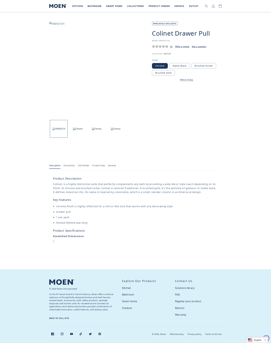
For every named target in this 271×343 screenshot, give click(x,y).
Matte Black (180, 65)
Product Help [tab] (98, 165)
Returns (179, 308)
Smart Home (129, 301)
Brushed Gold (163, 72)
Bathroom (128, 294)
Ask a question (199, 46)
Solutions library (184, 288)
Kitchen (126, 288)
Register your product (188, 301)
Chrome (160, 65)
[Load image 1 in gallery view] (58, 128)
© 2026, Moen (159, 334)
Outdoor (127, 308)
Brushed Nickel (204, 65)
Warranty (180, 314)
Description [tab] (54, 165)
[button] (77, 6)
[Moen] (61, 282)
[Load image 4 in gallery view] (115, 128)
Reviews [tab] (112, 165)
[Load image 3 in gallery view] (96, 128)
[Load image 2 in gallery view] (77, 128)
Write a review (182, 46)
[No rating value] (161, 46)
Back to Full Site (59, 318)
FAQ (177, 294)
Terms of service (213, 334)
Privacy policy (195, 334)
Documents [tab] (69, 165)
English (257, 340)
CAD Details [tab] (83, 165)
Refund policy (177, 334)
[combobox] (257, 340)
